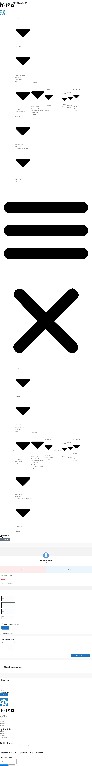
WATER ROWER (19, 144)
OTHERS (69, 107)
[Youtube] (12, 5)
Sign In (6, 536)
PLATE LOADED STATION (37, 110)
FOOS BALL (70, 105)
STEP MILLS (18, 179)
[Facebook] (1, 5)
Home (13, 100)
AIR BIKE (17, 113)
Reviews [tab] (10, 633)
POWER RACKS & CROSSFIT (38, 116)
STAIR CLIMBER (19, 176)
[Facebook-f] (1, 710)
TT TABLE (69, 104)
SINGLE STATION (35, 106)
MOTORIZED (18, 74)
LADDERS (17, 181)
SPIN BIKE (17, 114)
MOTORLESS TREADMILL (21, 75)
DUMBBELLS (48, 105)
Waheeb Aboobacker (46, 560)
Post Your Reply (4, 694)
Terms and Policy (15, 624)
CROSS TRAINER (19, 79)
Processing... (11, 765)
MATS (74, 108)
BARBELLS (47, 109)
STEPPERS (75, 106)
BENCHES (33, 114)
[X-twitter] (9, 5)
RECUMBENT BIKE (20, 111)
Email (1, 761)
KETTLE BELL (48, 110)
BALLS (74, 105)
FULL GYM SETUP (57, 100)
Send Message (5, 627)
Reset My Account (4, 765)
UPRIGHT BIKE (19, 109)
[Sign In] (1, 536)
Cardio (3, 715)
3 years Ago (7, 583)
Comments (5, 652)
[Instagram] (5, 5)
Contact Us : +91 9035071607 (13, 3)
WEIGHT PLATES (49, 107)
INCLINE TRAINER (19, 77)
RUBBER (64, 104)
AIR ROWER (18, 146)
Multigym (33, 118)
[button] (46, 275)
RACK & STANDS (35, 112)
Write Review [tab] (5, 633)
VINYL (63, 106)
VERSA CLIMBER (19, 178)
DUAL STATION (35, 108)
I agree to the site (11, 624)
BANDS (75, 103)
